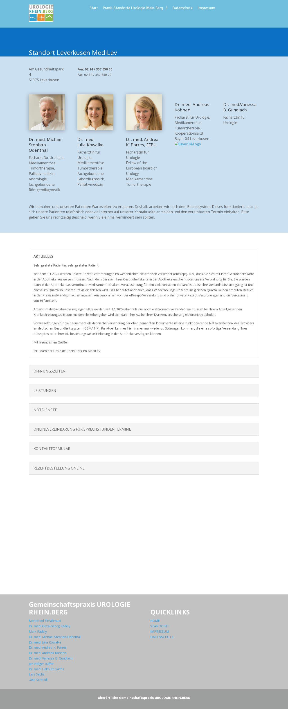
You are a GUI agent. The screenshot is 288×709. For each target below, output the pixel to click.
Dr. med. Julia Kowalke (45, 642)
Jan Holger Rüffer (41, 664)
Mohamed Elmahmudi (45, 621)
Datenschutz (182, 8)
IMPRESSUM (159, 631)
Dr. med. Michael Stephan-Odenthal (55, 637)
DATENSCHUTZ (161, 637)
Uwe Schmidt (38, 679)
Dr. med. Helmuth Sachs (46, 669)
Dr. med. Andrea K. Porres (48, 647)
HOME (155, 621)
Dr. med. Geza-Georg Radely (49, 626)
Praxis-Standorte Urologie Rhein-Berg (133, 8)
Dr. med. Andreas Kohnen (47, 653)
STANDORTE (159, 626)
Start (94, 8)
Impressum (206, 8)
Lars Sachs (37, 674)
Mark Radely (38, 631)
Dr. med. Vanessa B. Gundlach (50, 658)
